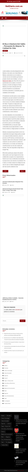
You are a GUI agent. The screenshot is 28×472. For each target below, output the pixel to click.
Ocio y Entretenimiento (9, 395)
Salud (5, 398)
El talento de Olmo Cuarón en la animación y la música (14, 351)
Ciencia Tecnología (8, 370)
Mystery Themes (20, 470)
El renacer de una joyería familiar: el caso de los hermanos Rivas (14, 343)
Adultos (5, 365)
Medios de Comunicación (9, 388)
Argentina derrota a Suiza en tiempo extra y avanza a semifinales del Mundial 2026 (13, 334)
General (5, 378)
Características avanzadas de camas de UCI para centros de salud (14, 347)
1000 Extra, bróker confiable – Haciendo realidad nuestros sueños (6, 171)
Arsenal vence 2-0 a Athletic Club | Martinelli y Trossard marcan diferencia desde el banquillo (14, 338)
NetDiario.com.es (14, 6)
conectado (17, 309)
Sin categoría (7, 400)
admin (12, 52)
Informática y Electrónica (9, 383)
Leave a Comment (19, 52)
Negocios (5, 50)
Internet (5, 385)
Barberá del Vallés (7, 81)
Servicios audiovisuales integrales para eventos (13, 182)
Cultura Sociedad (7, 373)
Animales (6, 368)
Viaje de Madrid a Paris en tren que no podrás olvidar (23, 171)
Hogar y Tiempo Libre (8, 380)
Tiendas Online (7, 403)
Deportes (6, 375)
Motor (5, 390)
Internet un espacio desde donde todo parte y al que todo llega (13, 189)
